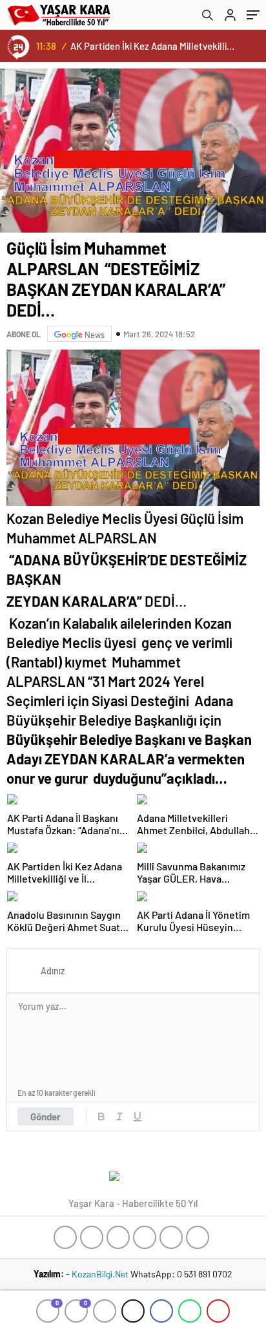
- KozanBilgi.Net (98, 1273)
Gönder (45, 1116)
